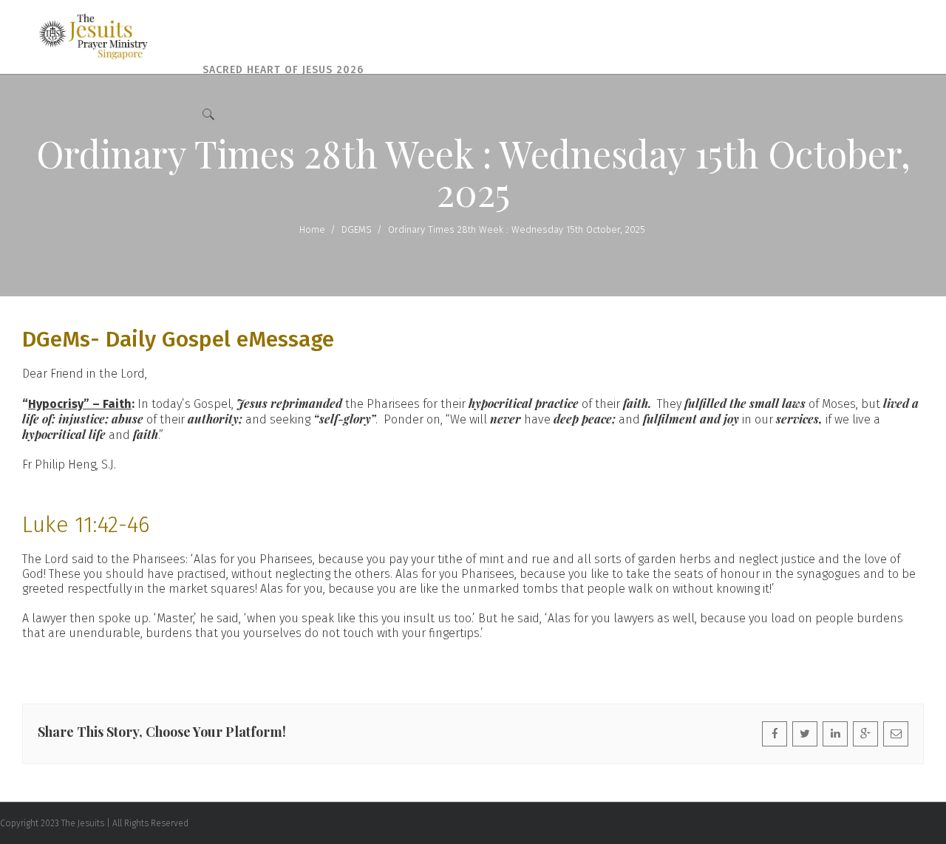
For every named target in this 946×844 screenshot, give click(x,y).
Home (312, 229)
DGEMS (356, 229)
